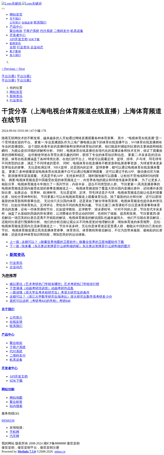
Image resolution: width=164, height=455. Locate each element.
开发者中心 (10, 368)
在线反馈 (16, 321)
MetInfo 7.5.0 (27, 451)
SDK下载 (16, 380)
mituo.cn (59, 451)
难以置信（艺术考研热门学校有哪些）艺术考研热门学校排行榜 (54, 284)
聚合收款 (16, 343)
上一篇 (67, 242)
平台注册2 (24, 76)
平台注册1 (9, 76)
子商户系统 (18, 347)
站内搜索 (16, 406)
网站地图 (16, 397)
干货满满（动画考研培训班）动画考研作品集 (42, 288)
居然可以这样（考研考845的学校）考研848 (40, 300)
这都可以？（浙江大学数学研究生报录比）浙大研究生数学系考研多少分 (61, 296)
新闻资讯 (16, 96)
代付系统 (16, 351)
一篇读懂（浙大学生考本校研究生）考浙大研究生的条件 (50, 292)
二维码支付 (18, 355)
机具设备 (16, 359)
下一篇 (70, 246)
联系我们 (16, 326)
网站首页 (16, 14)
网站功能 (8, 389)
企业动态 (16, 267)
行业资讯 (16, 100)
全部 (13, 47)
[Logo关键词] (82, 4)
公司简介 (16, 317)
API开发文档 (19, 376)
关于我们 (8, 309)
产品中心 (8, 334)
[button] (9, 68)
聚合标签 (16, 401)
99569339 (8, 420)
